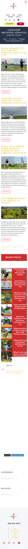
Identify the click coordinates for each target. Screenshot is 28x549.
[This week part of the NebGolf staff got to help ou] (20, 449)
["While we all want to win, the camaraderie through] (7, 387)
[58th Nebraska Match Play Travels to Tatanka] (14, 212)
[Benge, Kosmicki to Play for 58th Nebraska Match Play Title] (14, 64)
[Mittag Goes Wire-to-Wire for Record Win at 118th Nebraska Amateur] (6, 333)
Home (4, 39)
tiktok (22, 19)
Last (3, 249)
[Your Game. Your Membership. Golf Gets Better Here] (7, 379)
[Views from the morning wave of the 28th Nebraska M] (7, 418)
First (3, 246)
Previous (8, 246)
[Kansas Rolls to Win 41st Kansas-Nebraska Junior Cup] (6, 285)
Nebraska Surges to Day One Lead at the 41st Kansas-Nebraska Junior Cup (20, 296)
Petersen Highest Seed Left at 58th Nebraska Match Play (13, 101)
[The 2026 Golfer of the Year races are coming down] (20, 425)
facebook (9, 19)
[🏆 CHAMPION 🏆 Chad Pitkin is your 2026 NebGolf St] (20, 441)
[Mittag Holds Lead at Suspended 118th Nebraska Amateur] (6, 345)
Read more (6, 91)
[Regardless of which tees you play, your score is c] (7, 425)
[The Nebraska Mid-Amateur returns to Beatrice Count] (20, 418)
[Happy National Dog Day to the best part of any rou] (20, 379)
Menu (26, 2)
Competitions (13, 39)
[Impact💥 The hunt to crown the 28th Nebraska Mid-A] (20, 402)
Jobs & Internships (15, 532)
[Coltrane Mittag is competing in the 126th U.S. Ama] (7, 441)
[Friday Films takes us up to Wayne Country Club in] (7, 449)
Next (21, 246)
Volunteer (10, 16)
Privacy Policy (15, 537)
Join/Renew (9, 23)
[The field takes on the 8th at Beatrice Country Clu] (7, 410)
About (8, 15)
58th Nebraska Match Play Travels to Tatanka (13, 201)
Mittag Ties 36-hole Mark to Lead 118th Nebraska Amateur (20, 354)
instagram (5, 19)
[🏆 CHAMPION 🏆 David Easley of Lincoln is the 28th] (20, 387)
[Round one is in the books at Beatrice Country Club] (20, 410)
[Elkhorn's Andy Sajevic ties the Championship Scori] (7, 402)
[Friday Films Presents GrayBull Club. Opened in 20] (20, 433)
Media (15, 534)
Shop (20, 23)
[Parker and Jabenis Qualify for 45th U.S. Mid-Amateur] (6, 309)
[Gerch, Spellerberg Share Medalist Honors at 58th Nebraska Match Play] (14, 162)
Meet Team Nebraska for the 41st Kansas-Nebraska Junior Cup (20, 320)
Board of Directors (15, 530)
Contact (18, 16)
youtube (18, 19)
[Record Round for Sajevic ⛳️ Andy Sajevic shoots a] (20, 394)
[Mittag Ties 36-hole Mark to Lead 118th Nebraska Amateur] (6, 357)
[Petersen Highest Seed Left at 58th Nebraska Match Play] (14, 112)
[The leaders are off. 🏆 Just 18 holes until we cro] (7, 394)
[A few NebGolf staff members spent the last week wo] (7, 433)
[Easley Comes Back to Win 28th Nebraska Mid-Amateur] (6, 273)
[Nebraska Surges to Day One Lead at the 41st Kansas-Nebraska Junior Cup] (6, 297)
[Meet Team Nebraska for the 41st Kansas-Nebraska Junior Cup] (6, 321)
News (13, 15)
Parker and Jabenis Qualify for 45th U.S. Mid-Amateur (20, 306)
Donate (20, 15)
